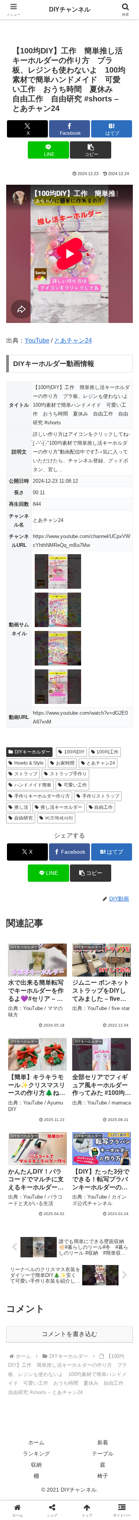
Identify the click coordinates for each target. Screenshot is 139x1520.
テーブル (103, 1453)
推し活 (21, 807)
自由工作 (103, 807)
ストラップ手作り (68, 774)
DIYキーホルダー (32, 752)
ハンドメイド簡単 (32, 785)
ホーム (36, 1442)
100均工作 (108, 752)
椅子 (102, 1476)
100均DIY (74, 752)
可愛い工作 (75, 785)
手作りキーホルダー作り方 (42, 796)
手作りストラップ (100, 796)
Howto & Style (29, 763)
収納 (36, 1465)
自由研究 (23, 818)
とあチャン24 (73, 340)
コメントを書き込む (69, 1334)
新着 (102, 1442)
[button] (90, 150)
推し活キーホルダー (61, 807)
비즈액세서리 (59, 818)
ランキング (36, 1453)
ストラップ (25, 774)
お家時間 (65, 763)
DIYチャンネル (69, 9)
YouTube (37, 340)
